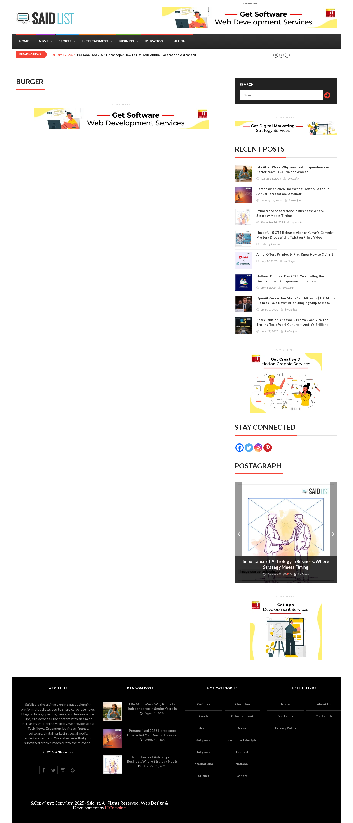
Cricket (203, 776)
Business (126, 41)
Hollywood (203, 752)
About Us (324, 704)
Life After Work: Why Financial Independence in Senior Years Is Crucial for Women (292, 169)
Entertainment (95, 41)
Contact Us (324, 716)
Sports (65, 41)
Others (242, 776)
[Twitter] (249, 447)
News (43, 41)
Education (153, 41)
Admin (298, 222)
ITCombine (115, 807)
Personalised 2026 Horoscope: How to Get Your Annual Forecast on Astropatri (136, 55)
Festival (242, 752)
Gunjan (295, 178)
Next (333, 532)
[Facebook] (239, 447)
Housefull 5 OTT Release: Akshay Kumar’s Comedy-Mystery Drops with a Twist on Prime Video (295, 235)
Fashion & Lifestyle (242, 740)
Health (179, 41)
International (204, 764)
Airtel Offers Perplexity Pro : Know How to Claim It (294, 254)
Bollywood (204, 740)
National (242, 764)
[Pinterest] (267, 447)
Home (24, 41)
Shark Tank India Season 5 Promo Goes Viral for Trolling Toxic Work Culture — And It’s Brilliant (292, 322)
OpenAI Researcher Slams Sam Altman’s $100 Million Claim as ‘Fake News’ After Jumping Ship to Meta (296, 300)
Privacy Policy (285, 728)
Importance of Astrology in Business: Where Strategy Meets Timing (290, 213)
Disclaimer (285, 716)
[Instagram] (258, 447)
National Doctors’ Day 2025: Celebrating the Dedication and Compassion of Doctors (290, 278)
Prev (238, 532)
